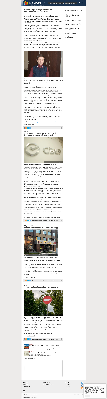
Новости (55, 3)
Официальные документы (48, 384)
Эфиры (74, 3)
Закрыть (87, 396)
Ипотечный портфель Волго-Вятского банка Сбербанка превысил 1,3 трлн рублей (43, 353)
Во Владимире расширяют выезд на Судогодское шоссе (44, 345)
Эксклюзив (61, 3)
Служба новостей (31, 277)
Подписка (68, 388)
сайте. (35, 213)
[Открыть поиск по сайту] (80, 3)
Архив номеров (46, 382)
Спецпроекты (68, 3)
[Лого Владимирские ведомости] (34, 3)
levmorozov (82, 394)
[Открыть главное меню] (82, 3)
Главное (50, 3)
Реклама (68, 386)
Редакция (68, 384)
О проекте (68, 382)
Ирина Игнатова (30, 124)
